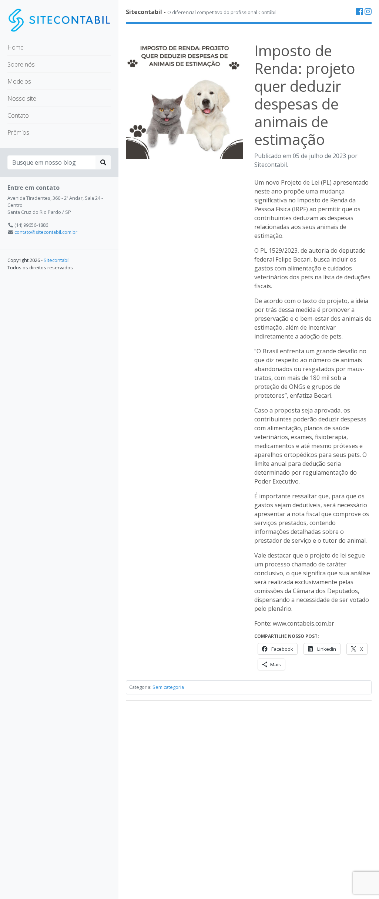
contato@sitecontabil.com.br (45, 232)
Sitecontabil (57, 260)
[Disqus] (249, 799)
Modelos (19, 81)
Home (15, 47)
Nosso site (21, 98)
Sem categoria (168, 687)
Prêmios (18, 132)
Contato (18, 115)
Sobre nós (21, 64)
